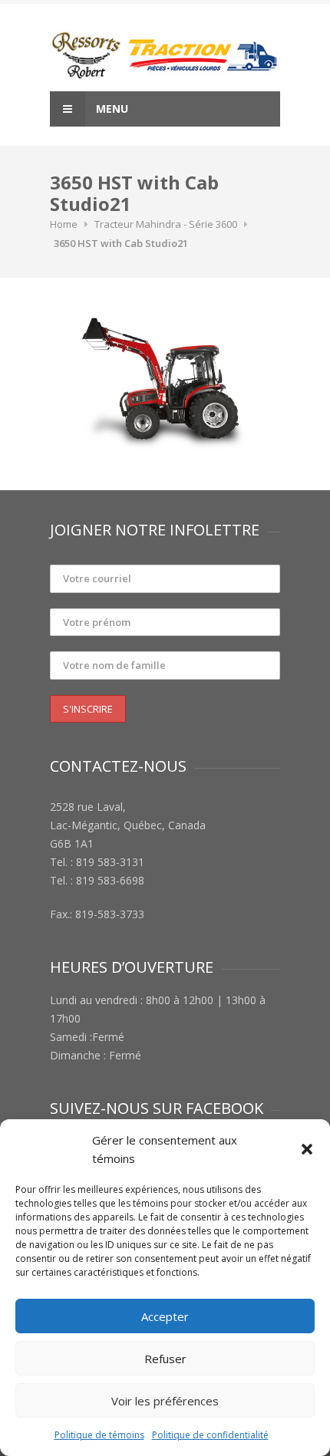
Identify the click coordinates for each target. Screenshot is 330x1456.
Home (64, 224)
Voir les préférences (165, 1400)
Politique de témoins (99, 1434)
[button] (307, 1149)
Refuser (165, 1358)
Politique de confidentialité (210, 1434)
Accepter (165, 1316)
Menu (110, 108)
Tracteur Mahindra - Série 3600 (165, 224)
